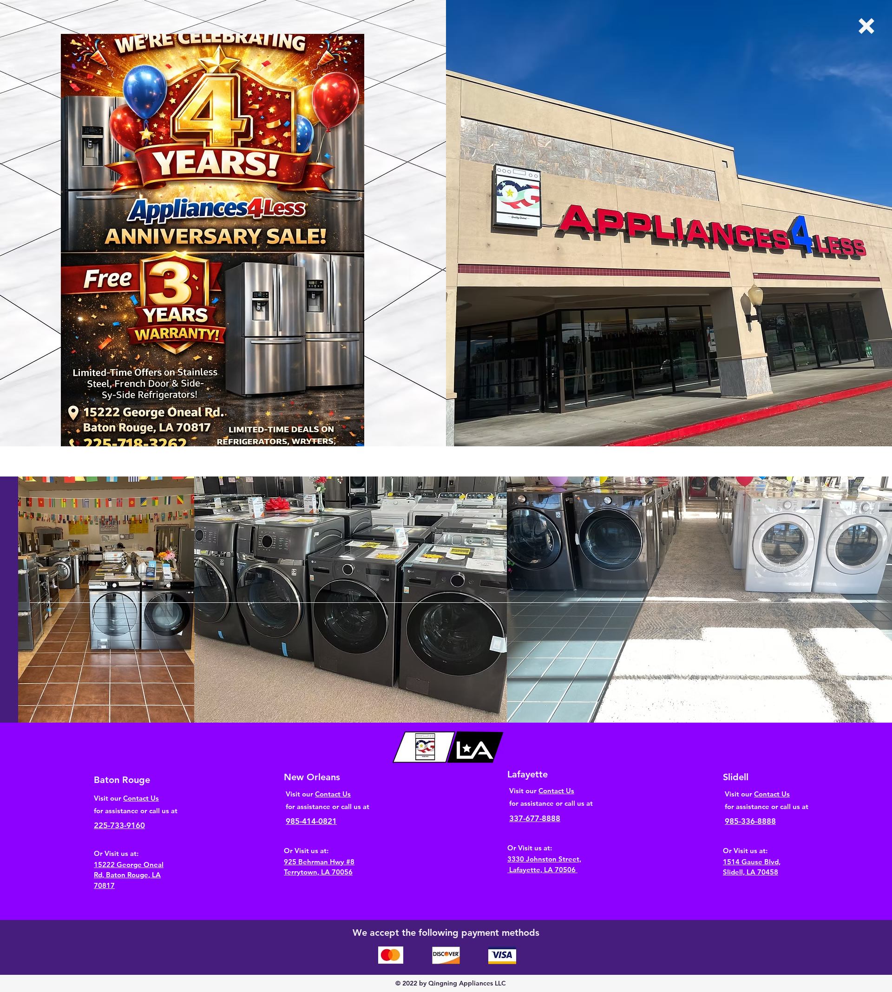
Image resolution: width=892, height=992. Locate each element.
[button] (866, 26)
